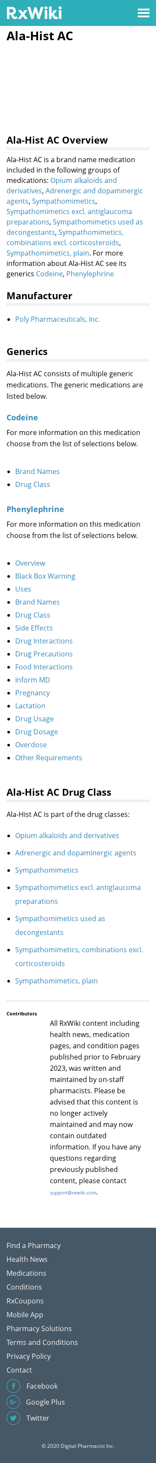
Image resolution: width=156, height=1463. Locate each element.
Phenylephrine (90, 274)
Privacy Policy (28, 1356)
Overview (30, 563)
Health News (27, 1259)
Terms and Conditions (42, 1342)
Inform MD (32, 680)
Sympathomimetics (63, 201)
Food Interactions (44, 667)
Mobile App (24, 1314)
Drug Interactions (44, 641)
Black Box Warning (45, 576)
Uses (23, 589)
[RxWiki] (34, 12)
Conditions (24, 1287)
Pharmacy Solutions (39, 1328)
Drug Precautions (44, 654)
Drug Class (32, 484)
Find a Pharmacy (33, 1245)
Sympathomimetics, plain (47, 253)
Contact (19, 1370)
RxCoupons (25, 1301)
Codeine (49, 274)
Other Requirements (48, 757)
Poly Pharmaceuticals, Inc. (57, 319)
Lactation (30, 706)
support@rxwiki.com (73, 1192)
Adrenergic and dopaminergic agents (75, 853)
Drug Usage (34, 718)
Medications (26, 1273)
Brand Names (37, 471)
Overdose (31, 744)
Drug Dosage (36, 731)
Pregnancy (32, 693)
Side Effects (34, 628)
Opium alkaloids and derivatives (67, 835)
